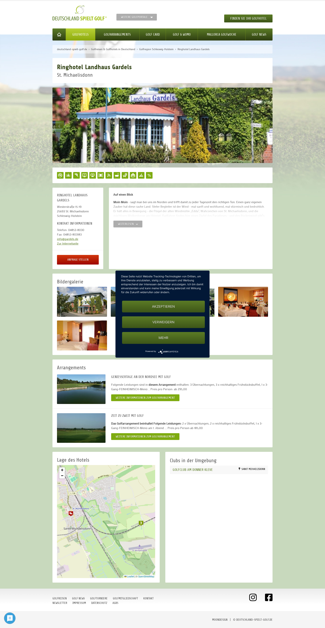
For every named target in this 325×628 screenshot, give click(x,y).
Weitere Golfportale (134, 17)
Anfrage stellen (78, 259)
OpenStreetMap (146, 576)
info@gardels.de (67, 239)
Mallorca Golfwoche (221, 34)
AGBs (115, 603)
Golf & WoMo (182, 34)
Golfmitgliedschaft (125, 598)
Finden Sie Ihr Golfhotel (248, 18)
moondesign (220, 619)
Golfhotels (80, 34)
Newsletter (59, 603)
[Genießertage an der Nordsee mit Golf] (81, 389)
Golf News (259, 34)
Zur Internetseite (67, 243)
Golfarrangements (117, 34)
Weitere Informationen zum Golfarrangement (145, 397)
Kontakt (148, 598)
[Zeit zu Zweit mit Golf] (81, 428)
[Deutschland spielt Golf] (79, 13)
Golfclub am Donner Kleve (193, 470)
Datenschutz (99, 603)
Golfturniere (99, 598)
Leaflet (130, 576)
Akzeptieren (163, 306)
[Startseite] (59, 34)
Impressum (79, 603)
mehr (163, 338)
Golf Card (153, 34)
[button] (71, 514)
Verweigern (163, 322)
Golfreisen (59, 598)
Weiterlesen (126, 224)
